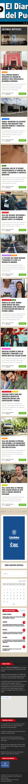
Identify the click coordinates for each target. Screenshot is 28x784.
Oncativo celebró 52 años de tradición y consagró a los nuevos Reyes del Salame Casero (14, 353)
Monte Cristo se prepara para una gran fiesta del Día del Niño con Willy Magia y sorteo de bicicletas (13, 746)
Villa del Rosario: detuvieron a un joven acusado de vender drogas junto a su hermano (13, 217)
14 (20, 593)
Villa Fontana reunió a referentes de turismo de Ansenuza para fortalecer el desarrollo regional (13, 77)
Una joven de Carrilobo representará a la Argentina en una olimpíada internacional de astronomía (12, 738)
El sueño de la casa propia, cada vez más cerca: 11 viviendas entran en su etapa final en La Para (13, 633)
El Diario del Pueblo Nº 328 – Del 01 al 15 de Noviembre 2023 (12, 649)
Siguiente (24, 511)
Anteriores (3, 511)
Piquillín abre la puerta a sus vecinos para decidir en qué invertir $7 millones (14, 617)
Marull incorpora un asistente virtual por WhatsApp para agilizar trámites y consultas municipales (14, 124)
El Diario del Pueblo (9, 93)
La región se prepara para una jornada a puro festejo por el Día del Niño (13, 732)
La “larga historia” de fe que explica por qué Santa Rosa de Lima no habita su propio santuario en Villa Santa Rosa (14, 641)
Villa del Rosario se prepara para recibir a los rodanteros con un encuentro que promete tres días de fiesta (13, 444)
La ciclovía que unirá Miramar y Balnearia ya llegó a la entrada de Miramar (13, 260)
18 (10, 595)
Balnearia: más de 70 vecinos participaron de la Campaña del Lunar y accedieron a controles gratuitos (14, 171)
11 (10, 593)
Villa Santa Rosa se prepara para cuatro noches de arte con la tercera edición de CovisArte (12, 490)
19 (14, 595)
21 (20, 595)
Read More (22, 93)
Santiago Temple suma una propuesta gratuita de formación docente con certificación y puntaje (12, 397)
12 (14, 593)
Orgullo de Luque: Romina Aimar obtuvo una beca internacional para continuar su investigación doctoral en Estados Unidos (13, 306)
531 (19, 511)
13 (17, 593)
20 (17, 595)
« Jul (13, 604)
